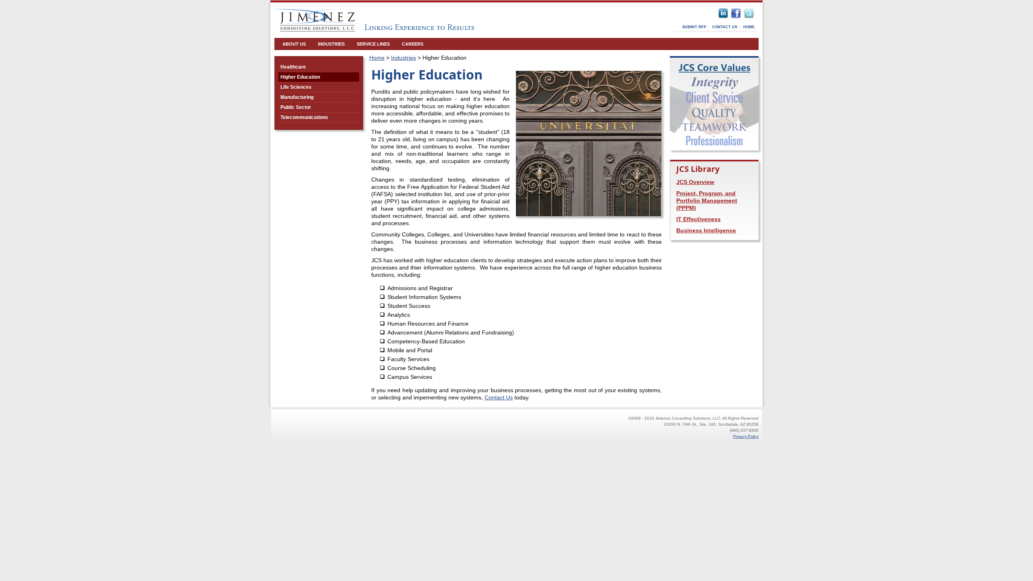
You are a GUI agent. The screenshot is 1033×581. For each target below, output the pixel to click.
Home (377, 57)
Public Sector (295, 107)
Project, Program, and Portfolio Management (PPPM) (706, 200)
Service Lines (373, 44)
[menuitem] (294, 44)
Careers (412, 44)
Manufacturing (297, 97)
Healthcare (293, 67)
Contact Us (499, 397)
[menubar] (352, 44)
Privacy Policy (746, 436)
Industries (331, 44)
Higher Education (300, 77)
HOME (749, 27)
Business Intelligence (706, 230)
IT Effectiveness (698, 219)
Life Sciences (296, 87)
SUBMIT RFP (694, 27)
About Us (294, 44)
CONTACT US (724, 27)
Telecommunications (304, 117)
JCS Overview (695, 182)
